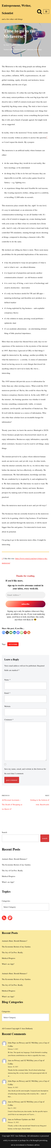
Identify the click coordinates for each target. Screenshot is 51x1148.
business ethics (9, 49)
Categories (6, 901)
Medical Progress (8, 876)
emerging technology (34, 49)
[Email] (10, 632)
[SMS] (21, 632)
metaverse (13, 644)
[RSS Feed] (4, 918)
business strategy (20, 49)
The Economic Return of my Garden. (16, 864)
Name (7, 679)
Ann (7, 45)
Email (7, 693)
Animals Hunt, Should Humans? (14, 859)
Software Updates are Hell (24, 1119)
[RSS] (28, 632)
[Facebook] (3, 632)
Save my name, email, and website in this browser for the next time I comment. (25, 771)
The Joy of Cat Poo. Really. (12, 870)
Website (7, 706)
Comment (8, 719)
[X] (7, 632)
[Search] (39, 11)
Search (4, 832)
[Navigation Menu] (46, 11)
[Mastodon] (18, 632)
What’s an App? (8, 882)
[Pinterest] (25, 632)
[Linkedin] (14, 632)
